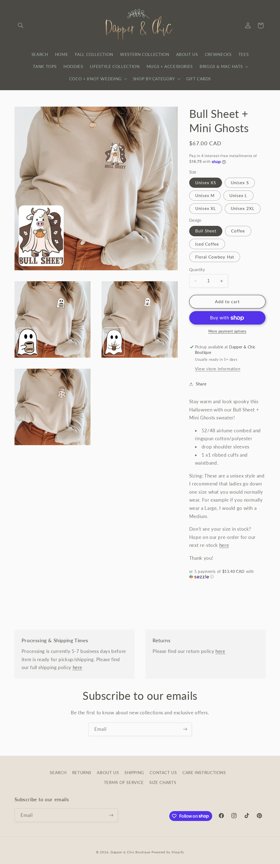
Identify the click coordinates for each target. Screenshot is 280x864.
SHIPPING (134, 772)
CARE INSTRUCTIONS (204, 772)
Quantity (197, 270)
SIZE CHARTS (162, 782)
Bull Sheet (206, 230)
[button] (20, 25)
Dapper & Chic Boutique (130, 852)
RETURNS (81, 772)
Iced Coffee (207, 243)
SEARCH (58, 772)
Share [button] (201, 383)
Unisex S (240, 182)
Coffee (238, 230)
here (224, 545)
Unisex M (205, 195)
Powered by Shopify (167, 852)
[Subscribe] (185, 729)
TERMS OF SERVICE (124, 782)
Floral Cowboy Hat (214, 256)
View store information (217, 368)
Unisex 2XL (243, 208)
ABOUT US (108, 772)
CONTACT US (163, 772)
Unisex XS (205, 182)
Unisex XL (205, 208)
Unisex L (238, 195)
